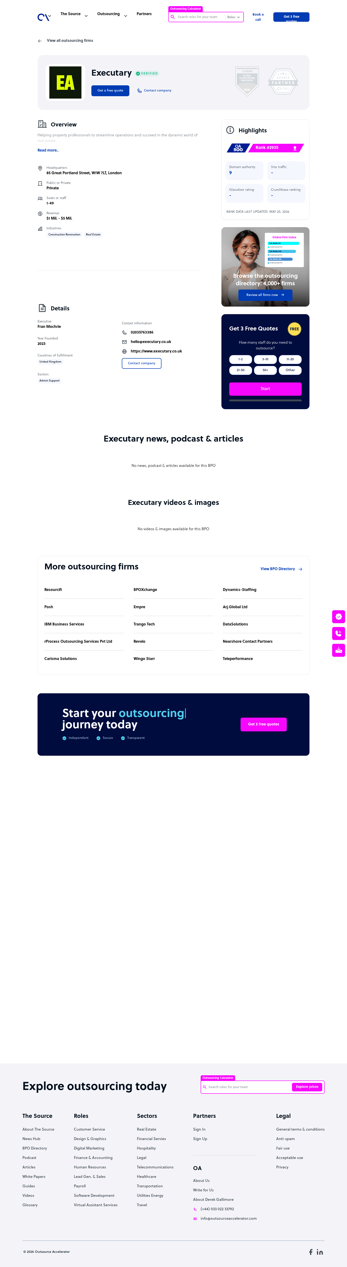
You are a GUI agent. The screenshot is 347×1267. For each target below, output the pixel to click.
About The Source (38, 1130)
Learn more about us (220, 986)
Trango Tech (144, 624)
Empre (139, 607)
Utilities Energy (150, 1196)
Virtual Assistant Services (96, 1205)
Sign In (199, 1130)
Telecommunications (155, 1167)
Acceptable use (289, 1158)
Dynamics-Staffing (239, 590)
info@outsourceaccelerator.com (229, 1219)
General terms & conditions (300, 1130)
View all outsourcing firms (70, 41)
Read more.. (48, 150)
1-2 (240, 359)
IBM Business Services (64, 624)
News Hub (31, 1139)
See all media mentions (279, 1007)
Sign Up (200, 1139)
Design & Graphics (90, 1139)
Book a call (258, 17)
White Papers (33, 1177)
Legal (141, 1158)
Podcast (29, 1158)
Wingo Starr (144, 659)
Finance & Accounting (93, 1158)
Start (265, 388)
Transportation (150, 1186)
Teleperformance (238, 659)
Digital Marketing (89, 1148)
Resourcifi (53, 590)
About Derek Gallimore (213, 1200)
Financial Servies (151, 1139)
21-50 (241, 370)
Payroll (80, 1186)
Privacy (282, 1167)
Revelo (139, 642)
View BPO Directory (278, 569)
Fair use (283, 1148)
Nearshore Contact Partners (248, 642)
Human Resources (90, 1167)
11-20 (290, 359)
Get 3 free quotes (291, 18)
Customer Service (89, 1130)
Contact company (141, 363)
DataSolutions (235, 624)
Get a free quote (110, 90)
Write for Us (203, 1190)
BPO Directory (34, 1148)
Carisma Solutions (60, 659)
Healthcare (146, 1177)
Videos (28, 1196)
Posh (48, 607)
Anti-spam (285, 1139)
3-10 (265, 359)
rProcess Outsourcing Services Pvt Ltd (78, 642)
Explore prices (307, 1087)
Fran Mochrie (49, 327)
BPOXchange (145, 590)
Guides (28, 1186)
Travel (142, 1205)
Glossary (30, 1205)
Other (290, 370)
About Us (201, 1181)
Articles (28, 1167)
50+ (265, 370)
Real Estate (146, 1130)
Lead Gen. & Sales (90, 1177)
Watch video (268, 986)
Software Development (94, 1196)
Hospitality (146, 1148)
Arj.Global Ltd (235, 607)
